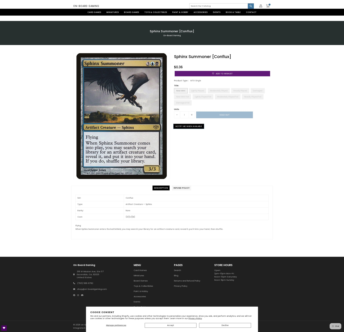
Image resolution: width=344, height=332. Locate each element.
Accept (170, 325)
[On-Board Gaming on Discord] (83, 295)
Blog (176, 275)
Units (176, 109)
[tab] (161, 188)
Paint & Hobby (141, 291)
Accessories (140, 296)
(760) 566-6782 (85, 283)
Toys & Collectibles (143, 286)
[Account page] (261, 6)
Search (177, 270)
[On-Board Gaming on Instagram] (78, 295)
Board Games (141, 280)
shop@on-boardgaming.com (92, 289)
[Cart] (268, 6)
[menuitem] (94, 12)
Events (137, 301)
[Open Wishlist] (4, 328)
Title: (176, 85)
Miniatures (139, 275)
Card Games (140, 270)
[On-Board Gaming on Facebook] (75, 295)
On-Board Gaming (86, 6)
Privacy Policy (195, 318)
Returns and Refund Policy (187, 280)
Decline (225, 325)
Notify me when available (188, 126)
